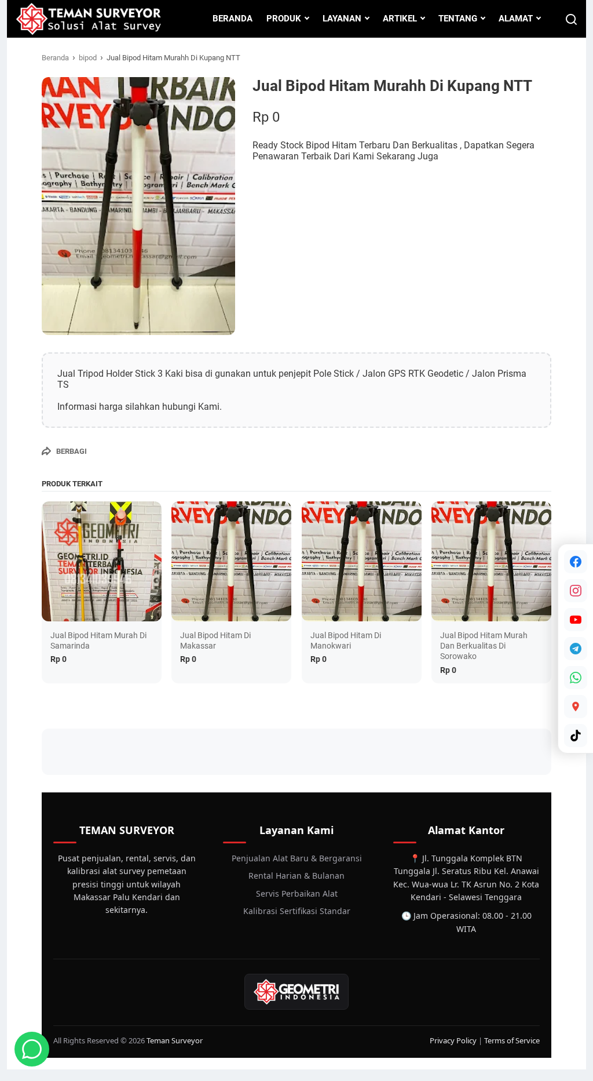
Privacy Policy (453, 1040)
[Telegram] (575, 648)
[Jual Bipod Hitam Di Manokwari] (362, 561)
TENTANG (457, 18)
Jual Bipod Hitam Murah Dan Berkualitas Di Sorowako (484, 646)
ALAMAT (516, 18)
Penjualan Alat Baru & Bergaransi (297, 858)
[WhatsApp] (575, 677)
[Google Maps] (575, 706)
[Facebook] (575, 561)
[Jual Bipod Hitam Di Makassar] (231, 561)
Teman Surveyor (175, 1040)
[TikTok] (575, 735)
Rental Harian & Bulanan (296, 875)
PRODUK (283, 18)
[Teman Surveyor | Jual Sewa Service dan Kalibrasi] (88, 19)
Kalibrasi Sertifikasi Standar (296, 910)
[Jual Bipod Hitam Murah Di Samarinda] (102, 561)
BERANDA (232, 18)
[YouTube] (575, 619)
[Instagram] (575, 590)
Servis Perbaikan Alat (297, 893)
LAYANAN (342, 18)
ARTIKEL (400, 18)
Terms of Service (512, 1040)
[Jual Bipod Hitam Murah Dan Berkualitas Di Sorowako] (491, 561)
